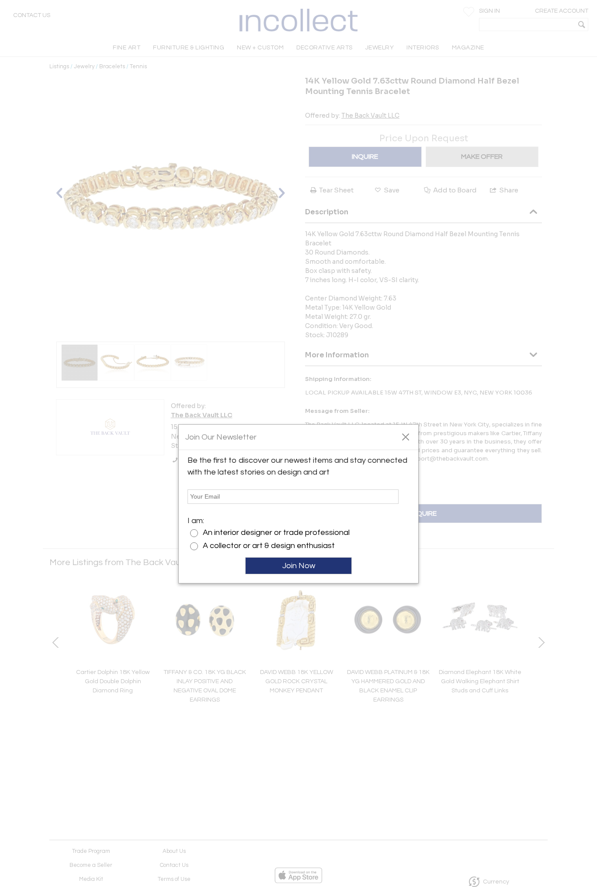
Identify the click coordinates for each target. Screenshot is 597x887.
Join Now (298, 566)
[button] (405, 436)
